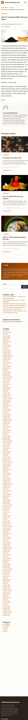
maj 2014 (5, 578)
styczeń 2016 (6, 542)
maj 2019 (5, 471)
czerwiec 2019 (7, 469)
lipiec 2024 (6, 361)
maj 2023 (5, 386)
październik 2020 (7, 441)
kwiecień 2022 (7, 409)
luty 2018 (5, 498)
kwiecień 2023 (7, 387)
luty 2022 (5, 412)
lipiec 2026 (6, 330)
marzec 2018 (6, 496)
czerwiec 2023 (7, 384)
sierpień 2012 (6, 615)
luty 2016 (5, 540)
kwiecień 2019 (7, 473)
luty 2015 (5, 562)
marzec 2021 (6, 432)
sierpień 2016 (6, 530)
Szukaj (5, 284)
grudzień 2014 (7, 565)
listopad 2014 (6, 567)
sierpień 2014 (6, 572)
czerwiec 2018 (7, 491)
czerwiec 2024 (7, 362)
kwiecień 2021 (7, 430)
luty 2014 (5, 583)
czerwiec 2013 (7, 597)
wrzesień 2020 (7, 442)
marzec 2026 (6, 336)
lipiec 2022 (6, 403)
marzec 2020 (6, 453)
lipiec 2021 (6, 425)
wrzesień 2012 (7, 613)
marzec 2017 (6, 517)
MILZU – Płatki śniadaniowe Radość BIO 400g (14, 238)
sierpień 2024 (6, 359)
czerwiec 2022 (7, 405)
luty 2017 (5, 519)
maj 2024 (5, 364)
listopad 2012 (6, 610)
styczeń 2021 (6, 435)
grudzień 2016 (7, 523)
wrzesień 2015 (7, 549)
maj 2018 (5, 492)
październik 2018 (7, 483)
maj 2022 (5, 407)
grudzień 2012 (7, 608)
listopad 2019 (6, 460)
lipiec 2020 (6, 446)
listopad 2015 (6, 546)
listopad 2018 (6, 482)
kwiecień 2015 (7, 558)
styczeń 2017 (6, 521)
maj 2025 (5, 343)
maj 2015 (5, 556)
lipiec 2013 (6, 595)
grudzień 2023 (7, 373)
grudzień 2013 (7, 587)
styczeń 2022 (6, 414)
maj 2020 (5, 450)
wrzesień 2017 (7, 507)
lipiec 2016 (6, 531)
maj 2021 (5, 428)
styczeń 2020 (6, 457)
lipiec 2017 (6, 510)
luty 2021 (5, 434)
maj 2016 (5, 535)
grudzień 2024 (7, 352)
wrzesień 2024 (7, 357)
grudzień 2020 (7, 437)
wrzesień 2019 (7, 464)
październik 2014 (7, 569)
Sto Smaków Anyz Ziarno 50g (12, 158)
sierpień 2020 (6, 444)
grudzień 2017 (7, 501)
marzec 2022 (6, 410)
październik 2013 (7, 590)
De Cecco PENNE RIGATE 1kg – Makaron (13, 197)
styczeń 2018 (6, 499)
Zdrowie (5, 631)
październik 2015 (7, 547)
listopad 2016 (6, 524)
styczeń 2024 (6, 371)
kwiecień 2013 (7, 601)
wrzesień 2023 (7, 378)
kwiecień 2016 (7, 537)
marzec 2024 (6, 368)
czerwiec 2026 (7, 332)
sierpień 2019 (6, 466)
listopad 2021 (6, 418)
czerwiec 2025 (7, 341)
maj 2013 (5, 599)
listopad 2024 (6, 354)
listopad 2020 (6, 439)
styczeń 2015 (6, 563)
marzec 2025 (6, 346)
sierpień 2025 (6, 338)
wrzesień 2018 (7, 485)
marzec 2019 (6, 475)
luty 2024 (5, 370)
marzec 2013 (6, 603)
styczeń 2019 (6, 478)
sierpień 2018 (6, 487)
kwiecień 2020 (7, 451)
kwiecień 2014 (7, 579)
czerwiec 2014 (7, 576)
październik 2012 (7, 611)
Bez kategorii (6, 624)
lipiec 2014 (6, 574)
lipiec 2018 (6, 489)
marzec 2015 (6, 560)
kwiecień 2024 (7, 366)
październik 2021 (7, 419)
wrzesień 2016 (7, 528)
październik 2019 (7, 462)
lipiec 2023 (6, 382)
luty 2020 (5, 455)
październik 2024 (8, 355)
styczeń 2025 (6, 350)
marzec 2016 (6, 539)
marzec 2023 (6, 389)
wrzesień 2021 (7, 421)
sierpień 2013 (6, 594)
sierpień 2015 (6, 551)
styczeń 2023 (6, 393)
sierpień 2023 (6, 380)
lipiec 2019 (6, 467)
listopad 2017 (6, 503)
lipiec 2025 (6, 339)
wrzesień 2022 (7, 400)
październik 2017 (7, 505)
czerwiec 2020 (7, 448)
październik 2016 (7, 526)
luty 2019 (5, 476)
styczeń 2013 (6, 606)
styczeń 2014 (6, 585)
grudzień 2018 (7, 480)
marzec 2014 (6, 581)
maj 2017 (5, 514)
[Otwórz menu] (25, 2)
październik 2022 (7, 398)
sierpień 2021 (6, 423)
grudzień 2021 (7, 416)
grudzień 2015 (7, 544)
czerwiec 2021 (7, 426)
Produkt (4, 13)
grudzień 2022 (7, 394)
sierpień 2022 (6, 402)
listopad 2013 (6, 588)
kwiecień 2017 (7, 515)
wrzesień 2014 (7, 571)
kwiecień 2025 (7, 345)
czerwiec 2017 (7, 512)
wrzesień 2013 (7, 592)
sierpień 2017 (6, 508)
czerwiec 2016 (7, 533)
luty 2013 (5, 604)
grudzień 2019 (7, 459)
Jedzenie (5, 627)
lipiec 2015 (6, 553)
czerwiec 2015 (7, 555)
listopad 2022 (6, 396)
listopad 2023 (6, 375)
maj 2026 (5, 334)
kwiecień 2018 (7, 494)
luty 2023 (5, 391)
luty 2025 (5, 348)
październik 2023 (7, 377)
